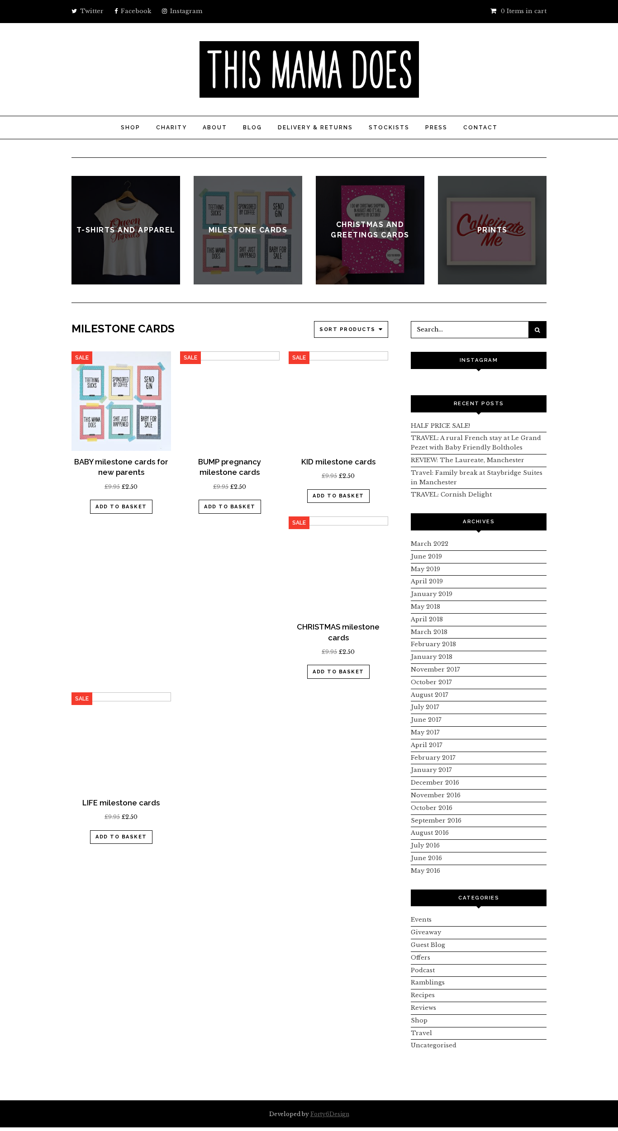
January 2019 (431, 594)
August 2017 (429, 695)
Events (421, 919)
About (215, 127)
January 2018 (431, 657)
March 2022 (429, 544)
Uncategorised (433, 1045)
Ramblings (428, 982)
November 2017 (435, 669)
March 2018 (429, 632)
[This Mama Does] (309, 92)
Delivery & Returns (315, 127)
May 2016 (425, 871)
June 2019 (426, 556)
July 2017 (425, 707)
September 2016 (436, 820)
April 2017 (426, 745)
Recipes (423, 995)
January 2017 (431, 770)
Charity (171, 127)
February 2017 (433, 758)
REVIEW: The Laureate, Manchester (467, 460)
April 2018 (427, 619)
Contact (480, 127)
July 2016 (425, 845)
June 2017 (426, 720)
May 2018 (425, 606)
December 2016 (435, 782)
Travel (421, 1033)
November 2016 (436, 795)
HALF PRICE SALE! (440, 426)
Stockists (389, 127)
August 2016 (430, 833)
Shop (130, 127)
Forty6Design (329, 1114)
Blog (252, 127)
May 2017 (425, 732)
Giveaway (426, 932)
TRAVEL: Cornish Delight (451, 494)
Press (436, 127)
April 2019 (427, 581)
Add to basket (121, 507)
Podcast (423, 970)
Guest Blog (428, 945)
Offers (420, 957)
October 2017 (431, 682)
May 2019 (425, 569)
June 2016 (426, 858)
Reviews (423, 1008)
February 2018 (433, 644)
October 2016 (431, 808)
